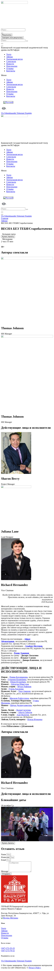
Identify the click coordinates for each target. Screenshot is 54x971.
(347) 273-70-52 (8, 950)
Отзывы (10, 68)
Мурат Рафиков (24, 686)
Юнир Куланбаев (18, 682)
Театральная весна (14, 59)
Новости (10, 64)
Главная (4, 218)
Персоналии (11, 66)
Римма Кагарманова (19, 677)
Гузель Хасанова (16, 689)
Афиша (9, 57)
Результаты (6, 35)
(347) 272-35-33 (8, 948)
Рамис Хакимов (21, 653)
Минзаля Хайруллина (19, 698)
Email (3, 860)
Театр (8, 54)
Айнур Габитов (25, 712)
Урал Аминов (24, 691)
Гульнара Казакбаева (17, 679)
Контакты (10, 71)
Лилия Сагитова (23, 710)
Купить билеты (8, 237)
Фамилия (5, 857)
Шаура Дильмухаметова (21, 705)
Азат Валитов (23, 715)
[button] (27, 75)
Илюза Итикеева (34, 719)
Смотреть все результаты (12, 38)
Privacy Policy (35, 968)
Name (4, 854)
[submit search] (27, 209)
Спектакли (11, 61)
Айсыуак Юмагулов (20, 684)
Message (5, 871)
